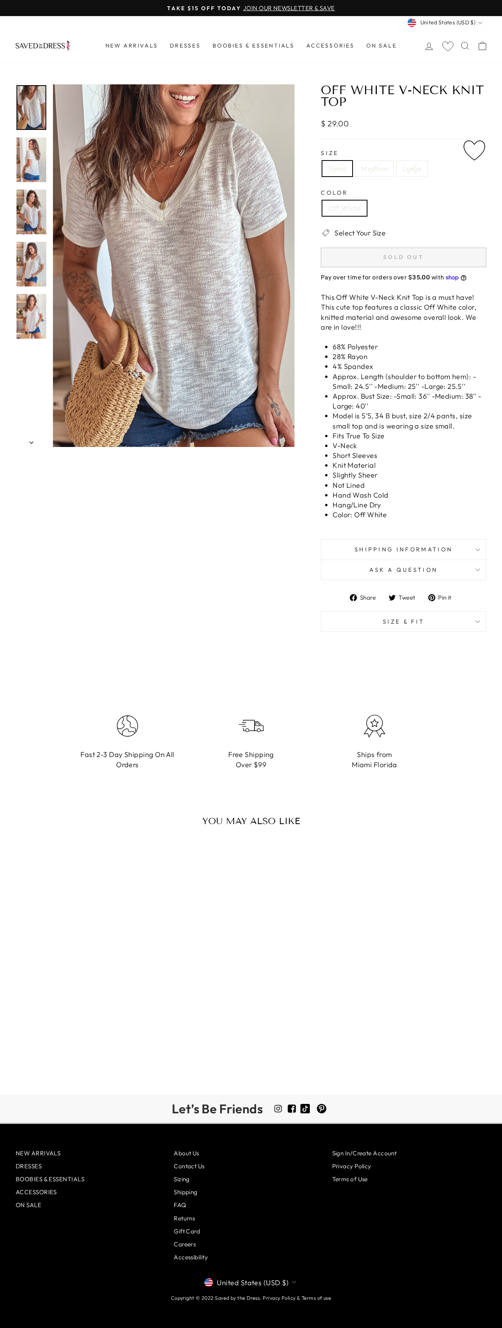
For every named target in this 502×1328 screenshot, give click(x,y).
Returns (184, 1218)
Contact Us (189, 1166)
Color (334, 192)
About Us (186, 1153)
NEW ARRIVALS (131, 45)
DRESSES (185, 45)
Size (329, 153)
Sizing (182, 1179)
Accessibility (191, 1257)
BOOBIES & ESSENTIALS (254, 45)
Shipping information (404, 549)
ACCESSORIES (330, 45)
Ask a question (403, 569)
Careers (185, 1244)
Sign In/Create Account (364, 1153)
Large (412, 168)
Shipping (186, 1192)
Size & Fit (403, 621)
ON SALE (381, 45)
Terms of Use (350, 1179)
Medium (374, 168)
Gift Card (187, 1231)
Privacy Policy (351, 1166)
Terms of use (316, 1298)
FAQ (180, 1205)
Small (337, 168)
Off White (344, 208)
